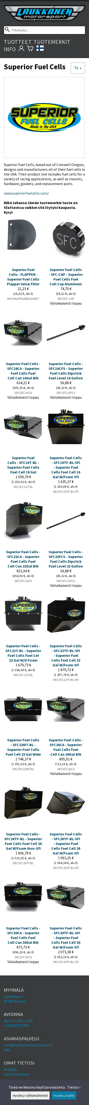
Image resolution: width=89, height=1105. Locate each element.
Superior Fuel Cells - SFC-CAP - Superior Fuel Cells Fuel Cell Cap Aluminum (66, 276)
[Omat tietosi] (21, 49)
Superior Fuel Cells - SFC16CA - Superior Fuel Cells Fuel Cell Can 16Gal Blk (23, 370)
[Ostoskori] (30, 49)
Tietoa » (73, 1087)
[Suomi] (42, 49)
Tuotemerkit (51, 41)
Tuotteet (18, 41)
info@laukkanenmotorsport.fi (28, 1045)
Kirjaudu (10, 1069)
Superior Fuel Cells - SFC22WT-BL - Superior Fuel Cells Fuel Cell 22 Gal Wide (23, 747)
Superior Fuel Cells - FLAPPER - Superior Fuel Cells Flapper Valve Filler (23, 276)
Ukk (7, 1049)
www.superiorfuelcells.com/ (26, 193)
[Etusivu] (44, 19)
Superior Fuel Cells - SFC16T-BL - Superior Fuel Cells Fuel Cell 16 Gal (23, 464)
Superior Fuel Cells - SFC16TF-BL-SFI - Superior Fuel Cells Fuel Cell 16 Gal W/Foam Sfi (66, 467)
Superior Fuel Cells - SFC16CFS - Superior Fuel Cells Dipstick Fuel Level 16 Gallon (66, 370)
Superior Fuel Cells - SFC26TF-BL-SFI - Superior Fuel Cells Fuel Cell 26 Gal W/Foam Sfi (66, 843)
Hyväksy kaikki (63, 1095)
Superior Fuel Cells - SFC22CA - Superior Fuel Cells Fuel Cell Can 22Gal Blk (23, 558)
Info (10, 49)
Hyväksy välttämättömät (30, 1095)
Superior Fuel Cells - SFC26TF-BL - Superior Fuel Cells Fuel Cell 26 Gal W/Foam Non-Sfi (23, 841)
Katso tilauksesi (17, 1074)
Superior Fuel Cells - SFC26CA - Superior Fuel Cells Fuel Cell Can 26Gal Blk (66, 747)
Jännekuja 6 (13, 996)
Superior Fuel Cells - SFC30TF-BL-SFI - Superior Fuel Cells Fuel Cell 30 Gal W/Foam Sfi (66, 937)
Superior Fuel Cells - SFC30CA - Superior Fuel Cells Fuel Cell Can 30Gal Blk (23, 935)
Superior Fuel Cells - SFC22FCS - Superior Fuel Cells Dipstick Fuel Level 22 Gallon (66, 558)
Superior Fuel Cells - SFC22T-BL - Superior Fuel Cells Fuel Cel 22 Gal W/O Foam (23, 653)
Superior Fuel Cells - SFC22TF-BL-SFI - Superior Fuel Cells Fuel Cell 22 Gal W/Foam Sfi (66, 655)
